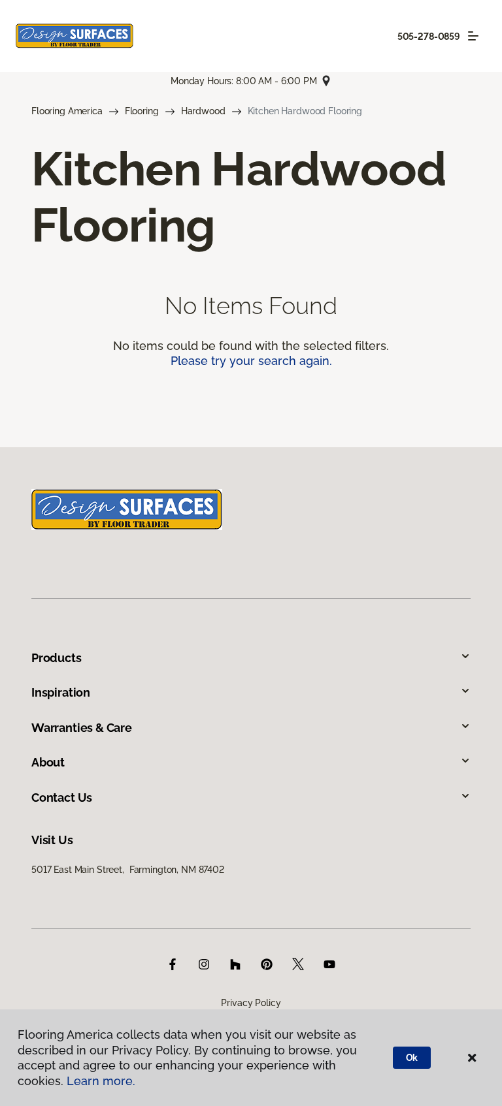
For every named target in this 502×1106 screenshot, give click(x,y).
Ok (412, 1057)
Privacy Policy (250, 1003)
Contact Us (61, 797)
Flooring (142, 111)
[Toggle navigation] (473, 36)
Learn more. (101, 1081)
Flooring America (67, 111)
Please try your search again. (251, 361)
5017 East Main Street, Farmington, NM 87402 (127, 869)
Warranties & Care (81, 728)
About (48, 762)
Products (56, 658)
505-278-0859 (428, 36)
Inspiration (60, 692)
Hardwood (203, 111)
